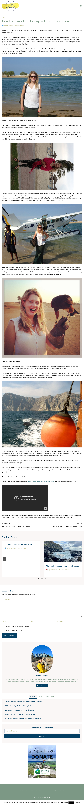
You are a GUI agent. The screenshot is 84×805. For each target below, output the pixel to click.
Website (60, 622)
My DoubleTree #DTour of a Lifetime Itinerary (16, 525)
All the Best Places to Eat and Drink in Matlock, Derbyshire (23, 719)
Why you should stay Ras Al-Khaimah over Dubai (67, 525)
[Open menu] (80, 6)
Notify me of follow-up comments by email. (17, 626)
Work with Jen (50, 790)
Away (3, 17)
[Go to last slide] (4, 559)
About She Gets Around (34, 790)
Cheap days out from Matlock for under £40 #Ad (20, 714)
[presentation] (63, 551)
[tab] (38, 578)
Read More (77, 802)
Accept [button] (71, 802)
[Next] (79, 559)
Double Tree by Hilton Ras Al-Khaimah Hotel (40, 482)
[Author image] (3, 25)
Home (21, 790)
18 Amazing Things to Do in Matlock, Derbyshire (19, 706)
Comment (6, 599)
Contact (61, 790)
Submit (42, 736)
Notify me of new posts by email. (13, 630)
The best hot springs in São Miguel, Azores (62, 566)
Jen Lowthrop (9, 25)
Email (32, 622)
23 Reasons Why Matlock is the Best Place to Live (20, 710)
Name (5, 622)
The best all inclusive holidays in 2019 (19, 544)
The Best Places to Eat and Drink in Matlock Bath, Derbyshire (23, 702)
